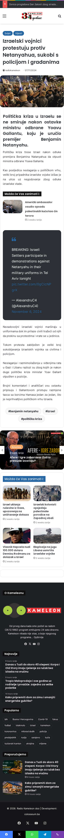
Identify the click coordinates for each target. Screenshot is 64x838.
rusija (23, 737)
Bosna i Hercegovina (23, 719)
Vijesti (18, 33)
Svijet (8, 33)
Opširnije (39, 637)
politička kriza (32, 419)
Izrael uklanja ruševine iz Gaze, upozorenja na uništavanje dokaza (16, 509)
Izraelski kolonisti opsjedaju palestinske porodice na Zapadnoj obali (44, 511)
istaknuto (20, 725)
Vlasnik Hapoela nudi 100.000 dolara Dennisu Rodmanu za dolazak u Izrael (16, 552)
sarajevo (35, 737)
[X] (30, 644)
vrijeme (42, 743)
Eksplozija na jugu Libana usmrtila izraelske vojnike (45, 550)
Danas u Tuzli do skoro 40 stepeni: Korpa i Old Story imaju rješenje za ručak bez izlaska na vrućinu (42, 767)
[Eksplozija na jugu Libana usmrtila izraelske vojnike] (47, 536)
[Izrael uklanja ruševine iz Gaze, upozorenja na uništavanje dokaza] (17, 493)
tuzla (47, 737)
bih (6, 719)
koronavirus (10, 731)
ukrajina (30, 743)
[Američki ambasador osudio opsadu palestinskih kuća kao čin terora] (12, 206)
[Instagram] (38, 644)
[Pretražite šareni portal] (59, 17)
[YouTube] (34, 644)
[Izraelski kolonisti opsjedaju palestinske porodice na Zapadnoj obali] (47, 493)
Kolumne (16, 447)
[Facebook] (25, 644)
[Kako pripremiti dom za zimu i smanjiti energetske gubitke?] (12, 788)
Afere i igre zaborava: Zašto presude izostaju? (30, 459)
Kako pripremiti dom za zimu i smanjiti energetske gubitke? (42, 786)
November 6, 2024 (27, 312)
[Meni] (4, 17)
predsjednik (10, 737)
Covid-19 (42, 719)
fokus (55, 719)
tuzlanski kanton (13, 743)
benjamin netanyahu (24, 411)
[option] (32, 450)
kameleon (45, 725)
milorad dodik (28, 731)
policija (43, 731)
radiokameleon (12, 70)
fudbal (8, 725)
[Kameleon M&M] (32, 16)
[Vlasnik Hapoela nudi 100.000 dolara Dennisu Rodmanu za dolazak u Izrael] (17, 536)
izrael (51, 411)
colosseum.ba (32, 814)
